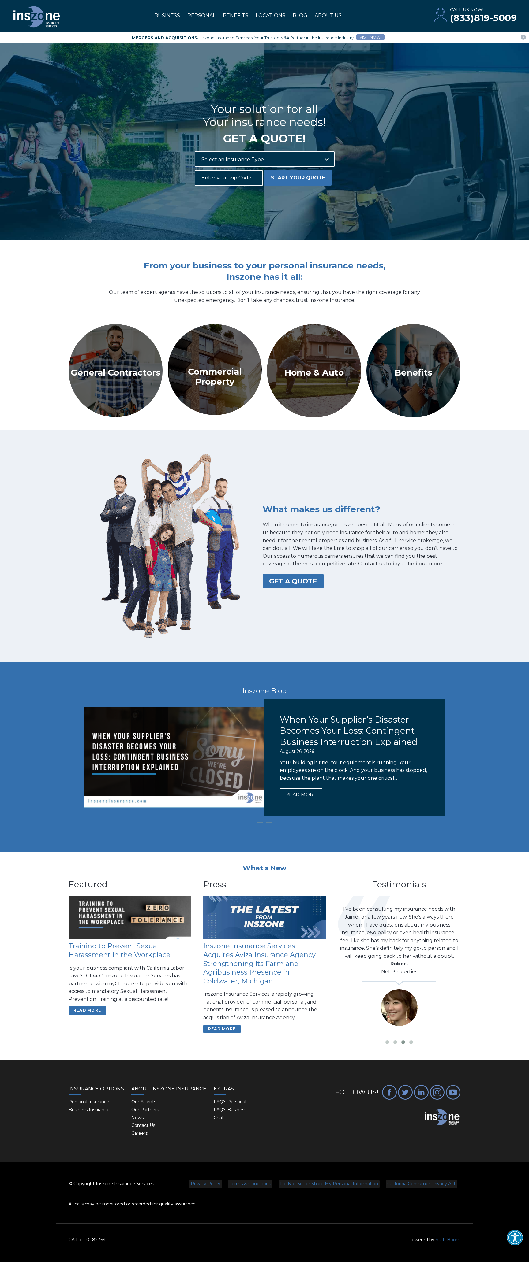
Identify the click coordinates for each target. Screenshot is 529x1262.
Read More (301, 795)
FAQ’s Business (230, 1109)
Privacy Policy (205, 1183)
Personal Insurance (89, 1102)
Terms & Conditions (250, 1183)
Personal (201, 15)
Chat (219, 1117)
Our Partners (145, 1109)
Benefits (235, 15)
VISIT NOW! (370, 37)
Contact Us (143, 1125)
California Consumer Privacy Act (421, 1183)
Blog (300, 15)
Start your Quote (298, 178)
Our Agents (143, 1102)
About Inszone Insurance (168, 1089)
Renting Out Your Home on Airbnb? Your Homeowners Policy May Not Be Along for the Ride (351, 730)
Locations (270, 15)
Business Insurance (89, 1109)
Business (167, 15)
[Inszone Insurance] (36, 17)
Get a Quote (293, 581)
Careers (139, 1133)
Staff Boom (448, 1239)
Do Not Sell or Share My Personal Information (329, 1183)
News (137, 1117)
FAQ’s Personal (230, 1102)
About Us (328, 15)
